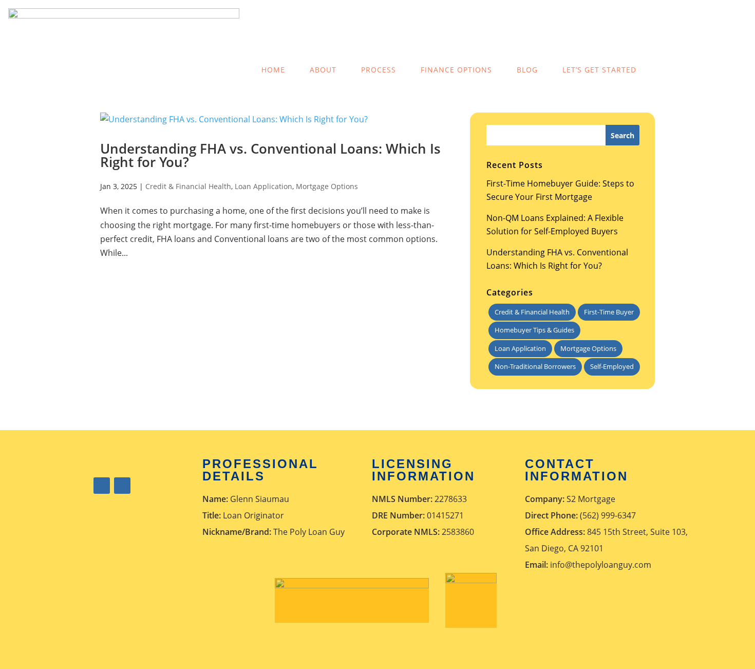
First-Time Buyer (609, 312)
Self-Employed (612, 366)
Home (273, 70)
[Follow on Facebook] (101, 485)
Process (378, 70)
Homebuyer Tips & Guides (534, 330)
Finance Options (456, 70)
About (323, 70)
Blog (527, 70)
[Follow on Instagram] (122, 485)
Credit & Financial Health (188, 186)
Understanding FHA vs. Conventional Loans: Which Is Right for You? (270, 155)
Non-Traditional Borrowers (535, 366)
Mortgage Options (327, 186)
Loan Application (263, 186)
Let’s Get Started (599, 70)
